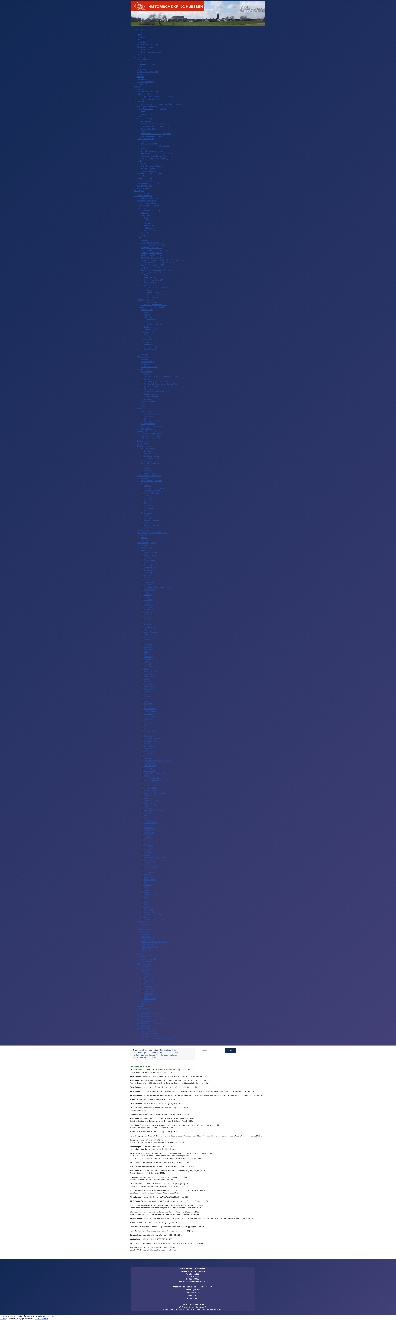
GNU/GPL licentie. (41, 1319)
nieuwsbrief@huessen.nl (213, 1309)
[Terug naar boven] (392, 1316)
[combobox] (213, 1050)
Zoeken (232, 1050)
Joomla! (3, 1319)
